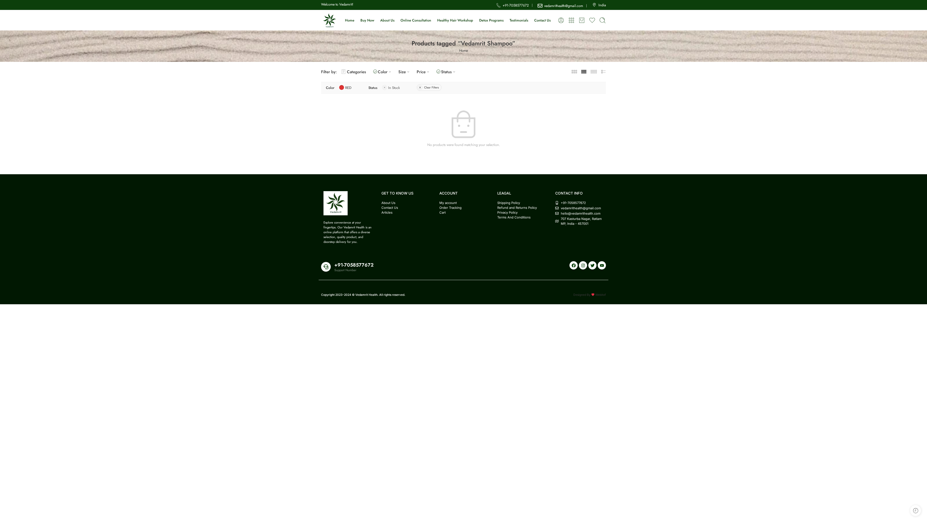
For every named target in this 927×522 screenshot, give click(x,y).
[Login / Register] (561, 20)
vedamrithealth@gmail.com (563, 5)
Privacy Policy (507, 212)
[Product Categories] (571, 20)
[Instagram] (583, 265)
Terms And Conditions (514, 217)
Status (446, 72)
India (602, 4)
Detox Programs (491, 20)
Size (402, 72)
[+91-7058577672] (326, 267)
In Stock (394, 87)
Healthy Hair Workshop (455, 20)
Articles (387, 212)
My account (448, 203)
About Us (387, 20)
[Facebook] (573, 265)
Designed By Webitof (589, 295)
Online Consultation (415, 20)
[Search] (602, 20)
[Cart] (581, 20)
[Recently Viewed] (915, 510)
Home (349, 20)
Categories (356, 72)
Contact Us (542, 20)
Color (382, 72)
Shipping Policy (508, 203)
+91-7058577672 (516, 5)
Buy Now (367, 20)
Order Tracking (450, 208)
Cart (442, 212)
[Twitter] (592, 265)
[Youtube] (602, 265)
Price (421, 72)
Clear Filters (431, 87)
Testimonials (519, 20)
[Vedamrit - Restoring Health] (329, 20)
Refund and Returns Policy (517, 208)
